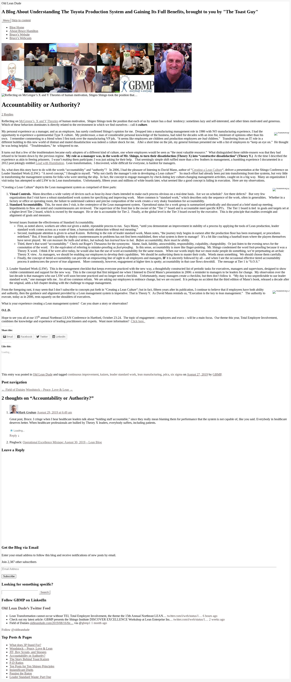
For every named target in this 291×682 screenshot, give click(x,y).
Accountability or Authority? (27, 655)
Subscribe (9, 576)
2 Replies (7, 114)
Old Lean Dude (42, 374)
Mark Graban (27, 412)
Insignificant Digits (21, 670)
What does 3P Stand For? (25, 645)
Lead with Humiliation (50, 163)
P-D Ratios (16, 662)
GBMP (217, 374)
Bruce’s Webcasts (20, 38)
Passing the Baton (21, 673)
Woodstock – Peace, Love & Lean (49, 389)
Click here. (138, 321)
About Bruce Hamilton (24, 31)
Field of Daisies (13, 389)
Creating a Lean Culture (207, 169)
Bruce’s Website (20, 34)
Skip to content (21, 20)
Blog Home (17, 27)
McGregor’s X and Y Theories (38, 121)
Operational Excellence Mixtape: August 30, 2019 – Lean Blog (62, 442)
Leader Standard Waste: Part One (30, 677)
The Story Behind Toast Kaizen (29, 659)
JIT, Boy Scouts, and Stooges (28, 652)
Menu (6, 20)
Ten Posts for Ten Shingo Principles (32, 666)
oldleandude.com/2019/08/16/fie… (51, 623)
